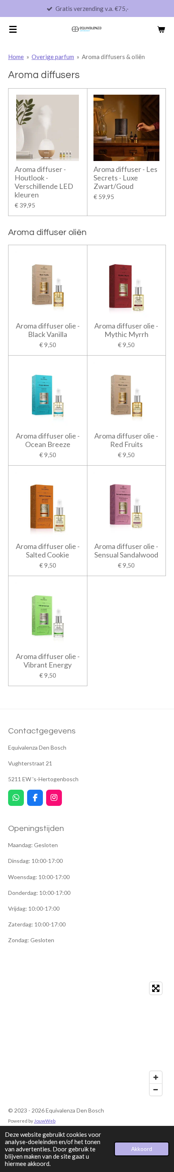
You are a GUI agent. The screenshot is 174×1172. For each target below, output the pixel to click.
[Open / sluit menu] (13, 29)
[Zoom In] (156, 1077)
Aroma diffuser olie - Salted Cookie (48, 550)
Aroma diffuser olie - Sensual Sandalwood (126, 550)
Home (16, 56)
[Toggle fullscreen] (156, 988)
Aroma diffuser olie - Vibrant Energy (48, 660)
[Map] (87, 1039)
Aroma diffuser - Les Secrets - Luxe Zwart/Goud (125, 178)
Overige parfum (53, 56)
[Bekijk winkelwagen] (161, 29)
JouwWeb (44, 1120)
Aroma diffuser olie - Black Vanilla (48, 330)
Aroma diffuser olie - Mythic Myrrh (126, 330)
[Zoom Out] (156, 1089)
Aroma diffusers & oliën (113, 56)
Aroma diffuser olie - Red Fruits (126, 440)
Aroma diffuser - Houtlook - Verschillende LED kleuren (44, 182)
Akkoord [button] (141, 1149)
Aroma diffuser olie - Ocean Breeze (48, 440)
